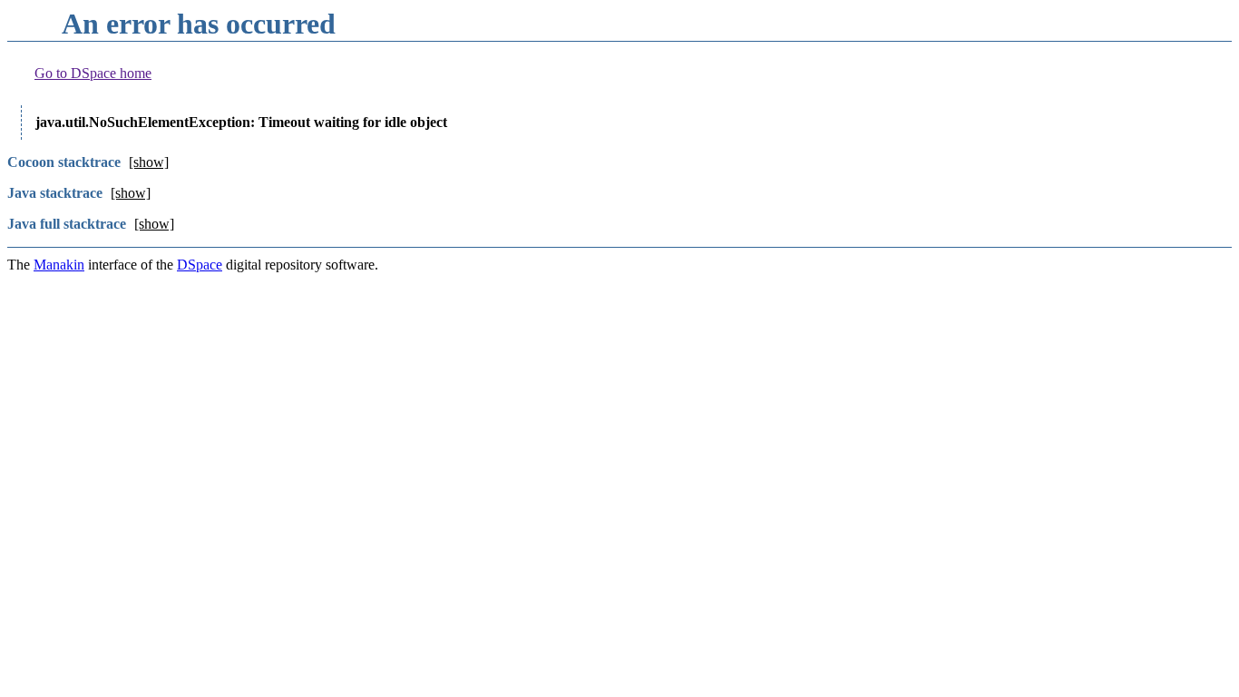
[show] (149, 162)
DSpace (199, 264)
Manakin (59, 264)
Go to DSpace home (92, 73)
